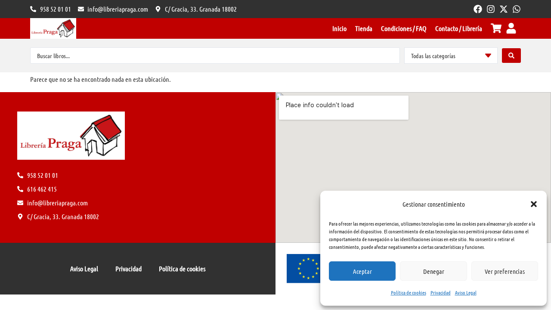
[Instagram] (490, 9)
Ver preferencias (505, 271)
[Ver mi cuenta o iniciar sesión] (511, 28)
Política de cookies (408, 292)
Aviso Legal (466, 292)
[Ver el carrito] (496, 28)
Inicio (339, 28)
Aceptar (362, 271)
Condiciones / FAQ (404, 28)
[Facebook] (478, 9)
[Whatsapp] (516, 9)
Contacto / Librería (458, 28)
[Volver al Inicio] (53, 28)
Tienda (363, 28)
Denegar (433, 271)
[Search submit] (511, 55)
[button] (533, 204)
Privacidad (440, 292)
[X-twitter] (503, 9)
